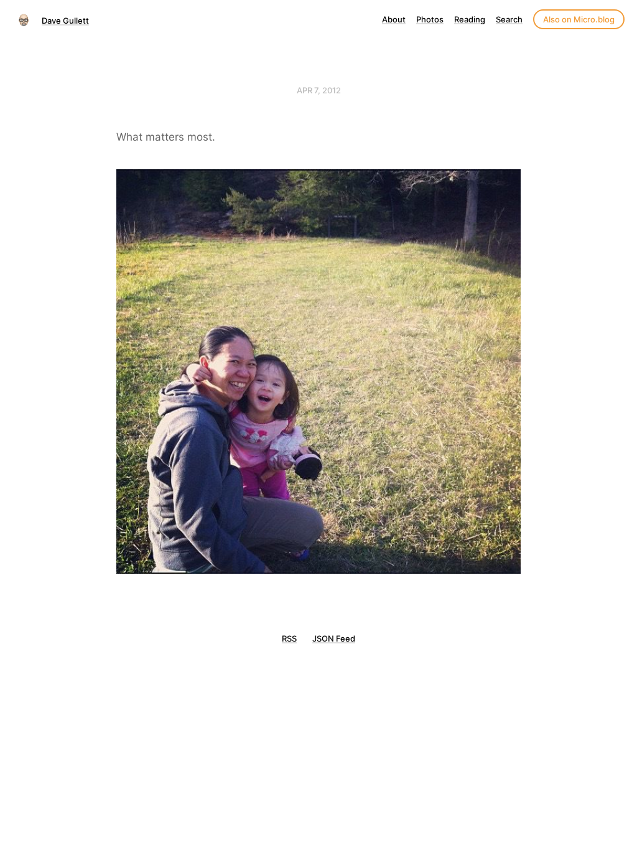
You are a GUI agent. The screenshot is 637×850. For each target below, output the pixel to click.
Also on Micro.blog (579, 19)
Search (509, 19)
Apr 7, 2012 (319, 90)
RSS (289, 638)
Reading (469, 19)
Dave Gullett (65, 21)
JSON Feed (333, 638)
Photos (430, 19)
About (394, 19)
